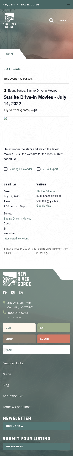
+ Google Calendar (21, 169)
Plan (9, 349)
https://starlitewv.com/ (16, 238)
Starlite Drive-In (45, 191)
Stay (9, 327)
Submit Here (14, 446)
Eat (42, 327)
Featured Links (13, 363)
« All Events (12, 69)
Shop (9, 338)
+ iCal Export (50, 169)
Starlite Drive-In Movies (17, 218)
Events (45, 338)
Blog (6, 385)
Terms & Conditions (16, 407)
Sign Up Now (14, 425)
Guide (7, 374)
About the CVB (13, 396)
